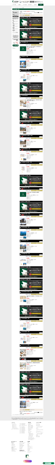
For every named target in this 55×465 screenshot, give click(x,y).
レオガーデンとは (37, 423)
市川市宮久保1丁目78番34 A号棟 (27, 122)
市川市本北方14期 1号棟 (26, 213)
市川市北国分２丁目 (25, 42)
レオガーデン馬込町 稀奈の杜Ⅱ (22, 423)
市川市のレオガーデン (14, 424)
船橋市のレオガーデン (14, 425)
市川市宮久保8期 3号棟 (25, 227)
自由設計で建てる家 (38, 425)
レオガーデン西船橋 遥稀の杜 (22, 424)
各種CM (28, 444)
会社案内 (28, 442)
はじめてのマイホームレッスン (22, 442)
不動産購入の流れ (13, 444)
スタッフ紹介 (29, 443)
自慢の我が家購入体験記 (22, 445)
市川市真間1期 (24, 358)
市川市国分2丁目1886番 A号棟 (27, 162)
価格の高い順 (30, 13)
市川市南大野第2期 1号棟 (26, 148)
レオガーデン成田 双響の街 (22, 426)
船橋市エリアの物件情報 (30, 425)
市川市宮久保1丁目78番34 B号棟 (27, 135)
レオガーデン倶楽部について (31, 439)
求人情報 (28, 445)
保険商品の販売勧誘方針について (23, 451)
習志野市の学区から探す (31, 434)
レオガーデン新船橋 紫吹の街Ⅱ (22, 430)
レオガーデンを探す (13, 423)
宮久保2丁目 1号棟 (25, 56)
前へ (34, 12)
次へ (41, 12)
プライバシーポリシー (30, 451)
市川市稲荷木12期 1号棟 (26, 253)
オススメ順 (22, 13)
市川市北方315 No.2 (25, 240)
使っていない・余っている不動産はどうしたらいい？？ (14, 448)
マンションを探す (29, 431)
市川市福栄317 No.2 (25, 396)
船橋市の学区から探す (31, 433)
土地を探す (29, 430)
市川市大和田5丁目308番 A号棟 (27, 291)
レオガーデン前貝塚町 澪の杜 (22, 429)
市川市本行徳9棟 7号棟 (25, 69)
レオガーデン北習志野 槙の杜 (22, 428)
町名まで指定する (15, 15)
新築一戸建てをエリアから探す (18, 414)
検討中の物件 (29, 424)
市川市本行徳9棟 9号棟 (25, 318)
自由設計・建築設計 (38, 436)
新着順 (24, 13)
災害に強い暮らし (21, 444)
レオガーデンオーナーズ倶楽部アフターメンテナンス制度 (40, 433)
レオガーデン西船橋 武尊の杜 (22, 427)
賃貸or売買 (13, 443)
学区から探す (29, 432)
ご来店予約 (29, 450)
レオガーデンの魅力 (38, 424)
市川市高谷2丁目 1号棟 (25, 187)
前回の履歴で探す (29, 423)
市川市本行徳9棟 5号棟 (25, 331)
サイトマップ (29, 452)
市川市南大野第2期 (25, 95)
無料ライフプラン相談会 (22, 443)
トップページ (13, 414)
